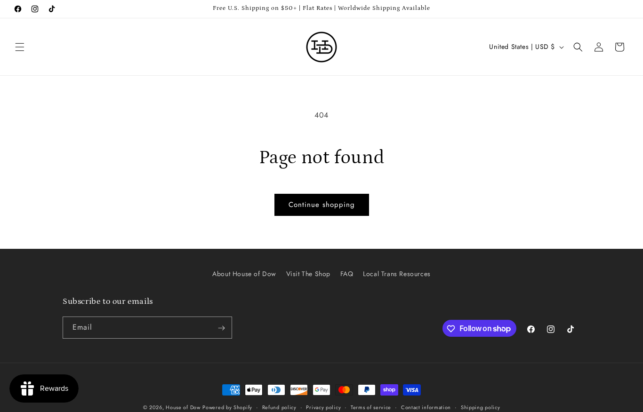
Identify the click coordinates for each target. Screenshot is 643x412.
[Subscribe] (221, 328)
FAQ (347, 273)
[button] (19, 47)
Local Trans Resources (397, 273)
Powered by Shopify (227, 407)
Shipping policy (480, 407)
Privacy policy (323, 407)
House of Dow (183, 407)
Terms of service (371, 407)
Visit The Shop (308, 273)
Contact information (426, 407)
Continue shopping (322, 204)
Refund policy (279, 407)
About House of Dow (244, 273)
